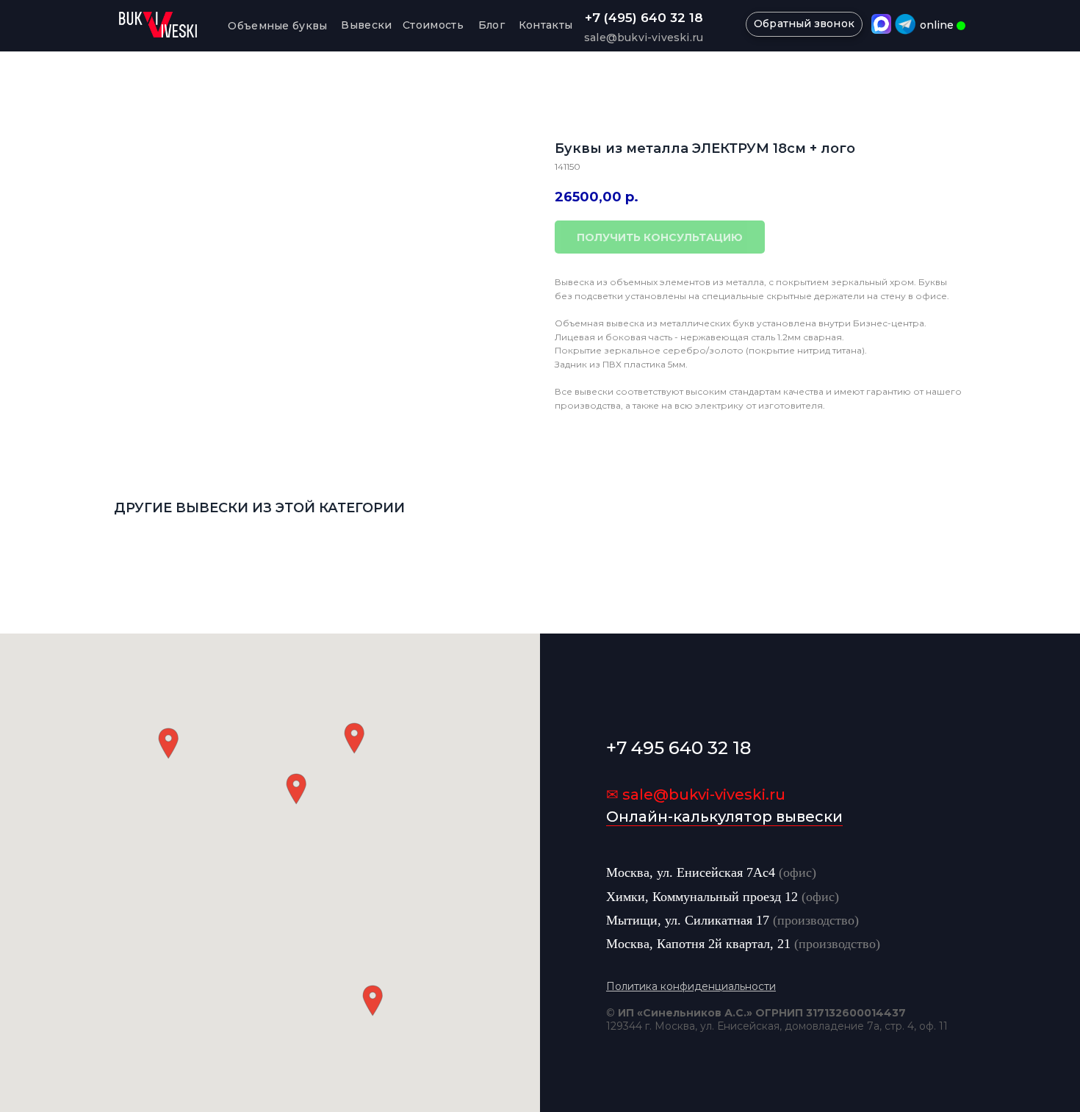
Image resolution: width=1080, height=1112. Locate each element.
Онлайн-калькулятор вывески (724, 816)
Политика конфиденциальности (691, 986)
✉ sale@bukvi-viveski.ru (695, 794)
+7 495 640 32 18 (678, 747)
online (937, 25)
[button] (296, 789)
